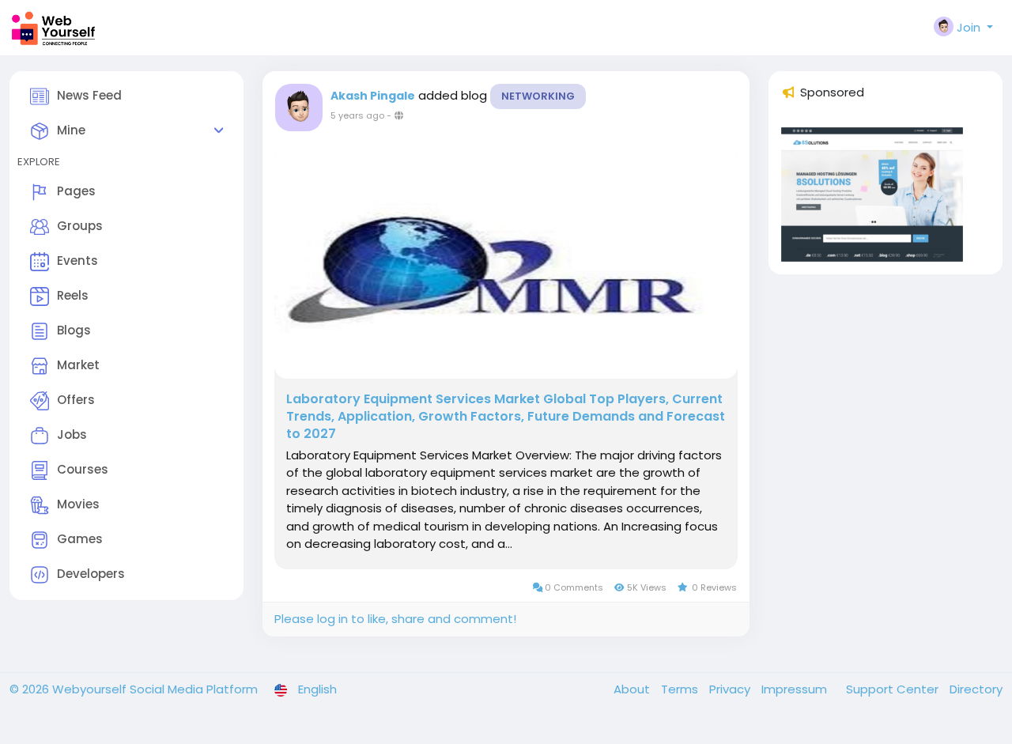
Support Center (894, 689)
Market (78, 365)
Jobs (72, 434)
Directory (976, 689)
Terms (681, 689)
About (633, 689)
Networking (538, 96)
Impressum (795, 689)
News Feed (89, 95)
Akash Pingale (372, 96)
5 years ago (357, 115)
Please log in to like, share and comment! (395, 618)
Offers (76, 399)
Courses (82, 469)
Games (80, 539)
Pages (76, 191)
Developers (91, 573)
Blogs (74, 330)
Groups (80, 225)
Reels (73, 295)
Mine (71, 130)
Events (77, 260)
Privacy (731, 689)
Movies (78, 504)
